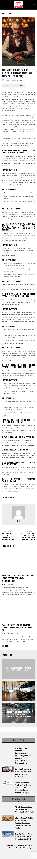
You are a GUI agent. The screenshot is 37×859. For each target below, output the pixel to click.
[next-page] (6, 646)
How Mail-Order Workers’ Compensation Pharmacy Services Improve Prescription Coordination (23, 755)
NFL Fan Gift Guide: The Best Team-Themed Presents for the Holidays (28, 537)
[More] (28, 85)
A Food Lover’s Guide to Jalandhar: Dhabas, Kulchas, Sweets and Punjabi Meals (24, 823)
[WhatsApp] (27, 853)
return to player (8, 497)
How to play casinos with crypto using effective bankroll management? (18, 578)
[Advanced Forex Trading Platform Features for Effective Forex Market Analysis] (8, 783)
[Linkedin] (14, 853)
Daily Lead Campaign (24, 848)
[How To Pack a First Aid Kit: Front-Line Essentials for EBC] (8, 834)
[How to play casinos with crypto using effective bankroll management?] (18, 561)
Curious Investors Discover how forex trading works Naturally (23, 773)
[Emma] (3, 80)
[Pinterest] (18, 853)
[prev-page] (3, 646)
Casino (10, 13)
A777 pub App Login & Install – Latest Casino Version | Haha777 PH (17, 627)
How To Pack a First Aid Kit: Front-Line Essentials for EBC (23, 836)
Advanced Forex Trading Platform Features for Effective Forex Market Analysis (23, 787)
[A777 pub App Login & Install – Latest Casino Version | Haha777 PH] (18, 611)
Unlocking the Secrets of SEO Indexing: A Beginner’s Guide (8, 537)
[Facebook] (5, 853)
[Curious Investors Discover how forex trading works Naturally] (8, 769)
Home (4, 13)
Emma (7, 80)
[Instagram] (9, 853)
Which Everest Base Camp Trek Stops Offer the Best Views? (18, 669)
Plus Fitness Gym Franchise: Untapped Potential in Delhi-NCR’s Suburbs (18, 691)
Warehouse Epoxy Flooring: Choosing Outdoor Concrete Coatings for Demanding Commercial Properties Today (18, 713)
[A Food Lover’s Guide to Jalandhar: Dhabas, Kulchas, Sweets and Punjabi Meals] (8, 818)
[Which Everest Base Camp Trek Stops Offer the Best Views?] (8, 807)
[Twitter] (23, 853)
